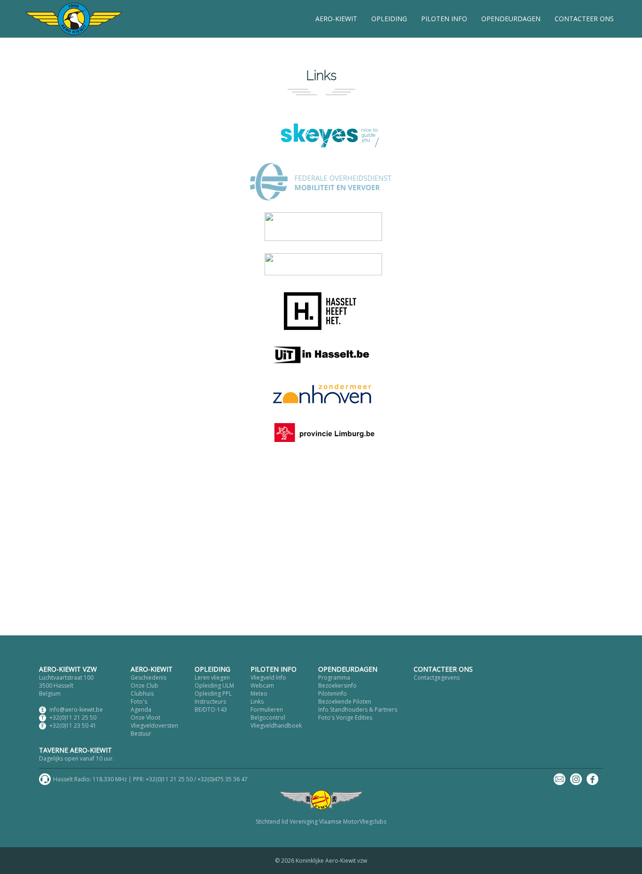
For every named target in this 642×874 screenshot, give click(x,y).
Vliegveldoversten (154, 726)
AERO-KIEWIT (336, 18)
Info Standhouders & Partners (357, 710)
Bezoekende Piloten (344, 702)
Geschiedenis (148, 678)
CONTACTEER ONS (584, 18)
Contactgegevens (437, 678)
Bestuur (141, 734)
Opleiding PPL (213, 694)
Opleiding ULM (214, 686)
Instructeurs (210, 702)
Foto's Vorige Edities (345, 718)
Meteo (259, 694)
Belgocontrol (268, 718)
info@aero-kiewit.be (76, 710)
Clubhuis (142, 694)
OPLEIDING (389, 18)
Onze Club (144, 686)
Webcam (262, 686)
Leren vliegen (212, 678)
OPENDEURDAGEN (510, 18)
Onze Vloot (145, 718)
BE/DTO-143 (211, 710)
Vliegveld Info (268, 678)
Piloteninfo (332, 694)
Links (257, 702)
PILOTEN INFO (444, 18)
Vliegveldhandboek (276, 726)
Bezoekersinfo (337, 686)
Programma (334, 678)
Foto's (139, 702)
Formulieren (267, 710)
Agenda (141, 710)
